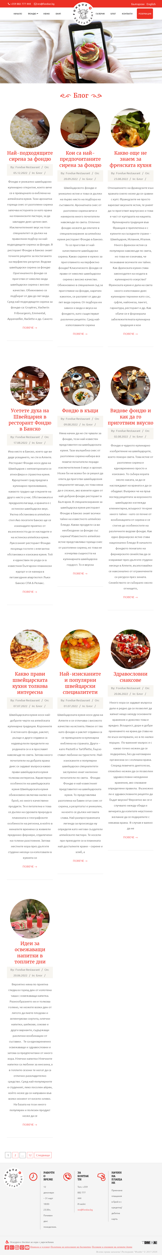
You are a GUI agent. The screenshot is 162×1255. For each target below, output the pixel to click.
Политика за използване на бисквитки (70, 1246)
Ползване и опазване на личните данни (112, 1246)
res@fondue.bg (45, 3)
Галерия (100, 13)
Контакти (127, 13)
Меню (46, 13)
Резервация (145, 13)
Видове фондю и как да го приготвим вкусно (130, 417)
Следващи (43, 1155)
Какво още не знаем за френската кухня (131, 159)
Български (137, 4)
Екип (58, 13)
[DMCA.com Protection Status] (149, 1242)
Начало (18, 13)
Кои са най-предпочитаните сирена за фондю (80, 159)
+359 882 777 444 (20, 3)
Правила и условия (40, 1246)
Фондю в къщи (80, 411)
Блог (113, 13)
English (151, 4)
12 (30, 1155)
